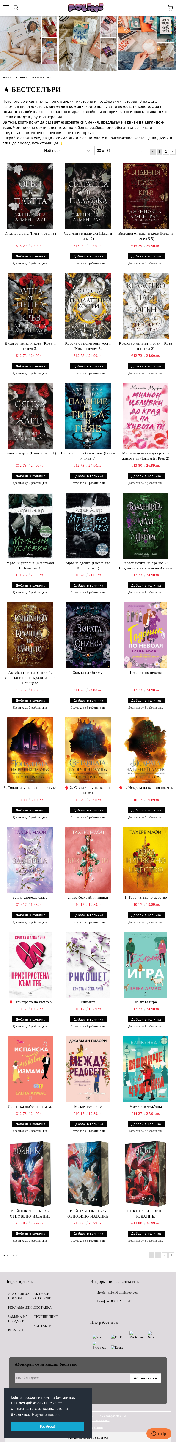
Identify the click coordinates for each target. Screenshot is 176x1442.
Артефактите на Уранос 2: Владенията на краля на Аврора (145, 565)
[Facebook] (96, 1310)
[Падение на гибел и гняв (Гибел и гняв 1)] (88, 416)
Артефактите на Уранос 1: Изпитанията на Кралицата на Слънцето (30, 678)
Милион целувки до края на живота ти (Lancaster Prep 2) (145, 455)
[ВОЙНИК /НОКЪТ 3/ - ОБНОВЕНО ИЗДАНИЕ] (30, 1174)
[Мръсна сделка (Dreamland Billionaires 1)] (88, 526)
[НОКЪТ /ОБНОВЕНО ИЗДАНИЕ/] (145, 1174)
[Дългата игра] (145, 965)
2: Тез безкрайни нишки (88, 897)
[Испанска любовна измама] (30, 1069)
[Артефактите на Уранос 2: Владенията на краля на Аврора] (145, 526)
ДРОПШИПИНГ (45, 1316)
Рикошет (88, 1002)
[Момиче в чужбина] (145, 1069)
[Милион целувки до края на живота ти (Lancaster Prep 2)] (145, 416)
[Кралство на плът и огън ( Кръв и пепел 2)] (145, 306)
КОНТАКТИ (42, 1326)
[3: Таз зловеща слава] (30, 860)
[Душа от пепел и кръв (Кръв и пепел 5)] (30, 306)
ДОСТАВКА (42, 1307)
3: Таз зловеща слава (30, 897)
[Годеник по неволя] (145, 635)
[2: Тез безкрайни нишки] (88, 860)
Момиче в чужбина (145, 1106)
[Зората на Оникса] (88, 635)
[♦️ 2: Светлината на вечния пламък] (88, 750)
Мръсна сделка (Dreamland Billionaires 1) (88, 565)
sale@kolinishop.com (123, 1292)
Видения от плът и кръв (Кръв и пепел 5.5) (145, 236)
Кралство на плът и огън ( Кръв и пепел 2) (146, 345)
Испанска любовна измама (30, 1106)
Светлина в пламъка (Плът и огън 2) (88, 236)
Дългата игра (146, 1002)
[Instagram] (106, 1310)
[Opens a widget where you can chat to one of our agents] (158, 1434)
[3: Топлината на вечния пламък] (30, 750)
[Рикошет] (88, 965)
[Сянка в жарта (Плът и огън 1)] (30, 416)
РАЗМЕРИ (15, 1330)
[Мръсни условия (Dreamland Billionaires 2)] (30, 526)
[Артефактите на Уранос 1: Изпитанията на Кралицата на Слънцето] (30, 635)
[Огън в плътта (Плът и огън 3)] (30, 196)
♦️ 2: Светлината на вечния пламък (88, 790)
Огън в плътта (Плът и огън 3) (30, 233)
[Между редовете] (88, 1069)
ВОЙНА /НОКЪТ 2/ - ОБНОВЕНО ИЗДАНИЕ (87, 1213)
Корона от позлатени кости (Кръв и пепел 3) (88, 345)
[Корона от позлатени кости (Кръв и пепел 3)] (88, 306)
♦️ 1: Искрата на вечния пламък (145, 788)
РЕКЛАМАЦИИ (20, 1307)
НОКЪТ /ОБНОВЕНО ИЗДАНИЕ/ (145, 1213)
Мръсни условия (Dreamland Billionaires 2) (30, 565)
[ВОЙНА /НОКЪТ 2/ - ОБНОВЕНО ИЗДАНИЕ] (88, 1174)
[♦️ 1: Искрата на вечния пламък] (145, 750)
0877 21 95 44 (121, 1301)
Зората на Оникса (88, 672)
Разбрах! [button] (47, 1426)
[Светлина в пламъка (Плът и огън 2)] (88, 196)
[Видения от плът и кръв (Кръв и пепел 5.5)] (145, 196)
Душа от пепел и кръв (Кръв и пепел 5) (30, 345)
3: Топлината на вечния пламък (30, 788)
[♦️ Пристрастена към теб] (30, 965)
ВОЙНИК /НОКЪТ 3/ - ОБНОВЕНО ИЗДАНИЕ (30, 1213)
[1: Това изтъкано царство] (145, 860)
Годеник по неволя (146, 672)
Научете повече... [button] (48, 1415)
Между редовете (88, 1106)
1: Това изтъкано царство (145, 897)
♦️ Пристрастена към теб (30, 1002)
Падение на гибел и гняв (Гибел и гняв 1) (88, 455)
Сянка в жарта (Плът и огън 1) (30, 453)
